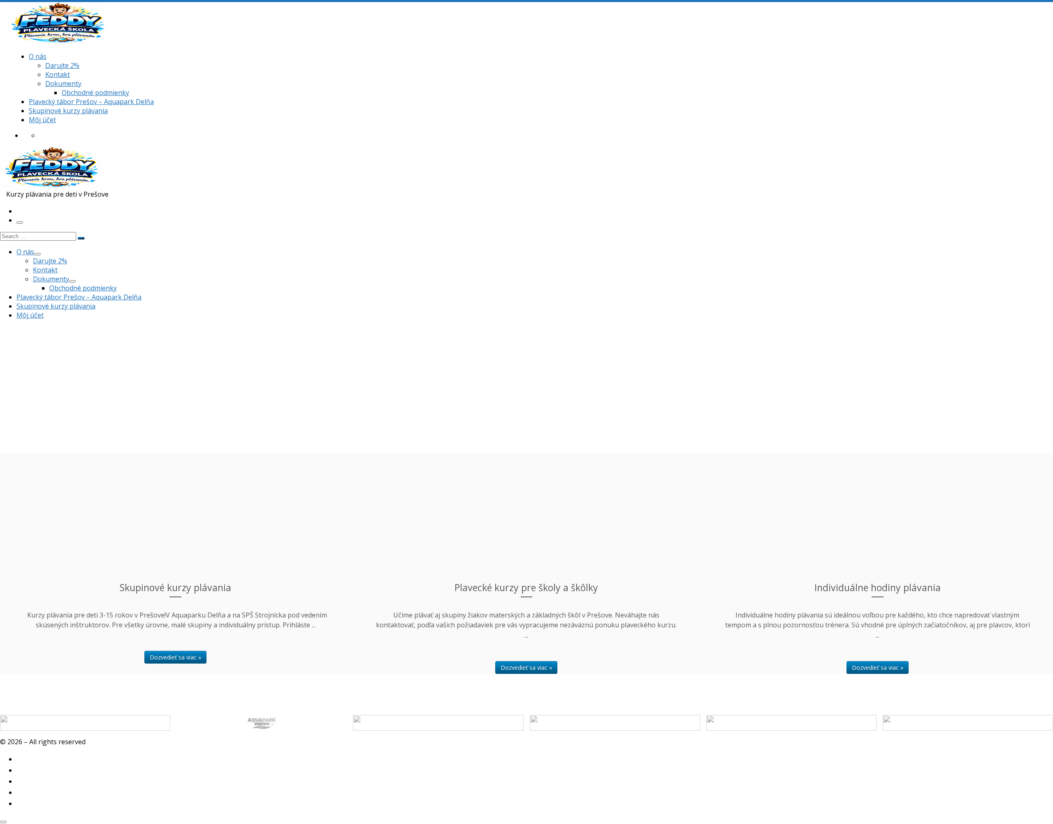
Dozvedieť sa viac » (175, 657)
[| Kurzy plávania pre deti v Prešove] (57, 40)
